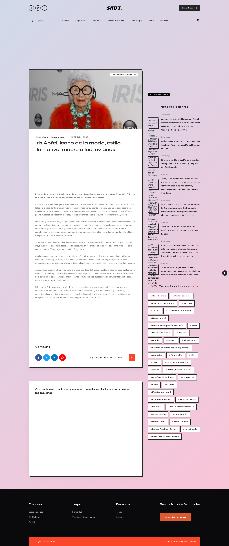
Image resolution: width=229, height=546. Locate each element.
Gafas (155, 369)
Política (65, 21)
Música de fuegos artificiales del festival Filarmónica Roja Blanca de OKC (180, 145)
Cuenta (169, 384)
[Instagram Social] (44, 8)
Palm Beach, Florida (176, 362)
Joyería (182, 332)
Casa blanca (158, 296)
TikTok (155, 310)
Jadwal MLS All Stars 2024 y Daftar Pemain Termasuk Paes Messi (179, 230)
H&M (193, 325)
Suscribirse (188, 8)
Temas (119, 512)
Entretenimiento (115, 21)
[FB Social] (31, 8)
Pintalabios (187, 377)
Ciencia (164, 21)
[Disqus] (85, 435)
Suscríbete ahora (175, 517)
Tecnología (136, 21)
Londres (187, 303)
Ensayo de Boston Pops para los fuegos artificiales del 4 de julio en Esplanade (180, 163)
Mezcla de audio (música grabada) (170, 347)
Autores (120, 517)
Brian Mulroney (187, 399)
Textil (154, 362)
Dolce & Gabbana (161, 399)
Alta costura (189, 340)
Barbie (155, 340)
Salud (151, 21)
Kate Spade (190, 429)
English (32, 522)
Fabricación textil (161, 392)
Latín (154, 384)
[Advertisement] (114, 46)
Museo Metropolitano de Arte (167, 325)
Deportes (96, 21)
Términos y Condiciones (83, 517)
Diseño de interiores (162, 377)
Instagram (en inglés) (162, 303)
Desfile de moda (160, 332)
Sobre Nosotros (36, 512)
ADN (192, 355)
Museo (170, 340)
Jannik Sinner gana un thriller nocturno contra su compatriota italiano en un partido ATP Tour (180, 271)
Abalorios (156, 355)
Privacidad (77, 512)
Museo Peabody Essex (163, 429)
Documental (158, 318)
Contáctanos (34, 517)
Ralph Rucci (158, 421)
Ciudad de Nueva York (178, 310)
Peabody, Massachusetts (165, 436)
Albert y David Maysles (181, 406)
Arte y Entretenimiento (123, 75)
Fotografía (175, 355)
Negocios (80, 21)
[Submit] (32, 21)
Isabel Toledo (180, 421)
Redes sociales (182, 296)
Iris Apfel (156, 406)
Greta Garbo (158, 414)
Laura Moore (57, 137)
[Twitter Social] (38, 8)
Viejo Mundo (180, 414)
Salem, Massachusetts (178, 369)
